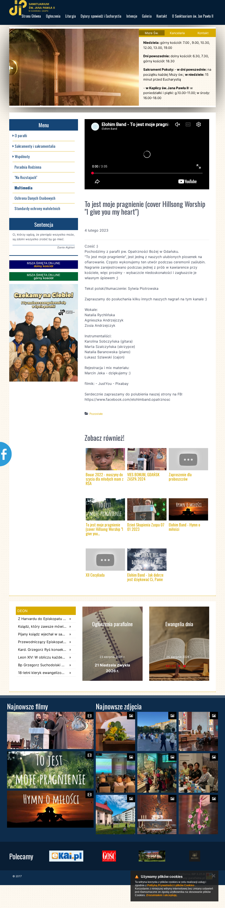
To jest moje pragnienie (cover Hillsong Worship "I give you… (104, 529)
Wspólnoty (22, 156)
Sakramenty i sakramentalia (34, 146)
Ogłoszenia (53, 16)
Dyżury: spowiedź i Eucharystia (101, 16)
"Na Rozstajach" (26, 177)
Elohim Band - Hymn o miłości (184, 527)
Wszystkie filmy (154, 422)
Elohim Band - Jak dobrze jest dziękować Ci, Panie (145, 577)
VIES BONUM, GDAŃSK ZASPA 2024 (143, 477)
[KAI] (66, 856)
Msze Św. (151, 33)
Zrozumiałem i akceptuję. (161, 895)
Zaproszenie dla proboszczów (180, 477)
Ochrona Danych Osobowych (35, 198)
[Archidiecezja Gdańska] (152, 856)
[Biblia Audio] (195, 856)
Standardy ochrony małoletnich (37, 208)
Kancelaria (177, 33)
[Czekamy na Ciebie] (43, 333)
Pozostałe (96, 413)
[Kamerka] (43, 264)
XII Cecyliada (95, 575)
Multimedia (23, 187)
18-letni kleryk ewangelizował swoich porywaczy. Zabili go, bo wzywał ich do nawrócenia (42, 672)
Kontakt (161, 16)
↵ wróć (133, 422)
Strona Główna (31, 16)
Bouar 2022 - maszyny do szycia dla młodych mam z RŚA (104, 479)
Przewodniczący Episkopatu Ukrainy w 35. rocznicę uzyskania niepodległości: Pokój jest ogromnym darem (42, 642)
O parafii (20, 135)
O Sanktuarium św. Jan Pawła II (192, 16)
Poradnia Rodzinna (28, 167)
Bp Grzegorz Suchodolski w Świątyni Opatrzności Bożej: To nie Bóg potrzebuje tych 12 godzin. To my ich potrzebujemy (42, 665)
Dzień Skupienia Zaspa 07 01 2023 (145, 527)
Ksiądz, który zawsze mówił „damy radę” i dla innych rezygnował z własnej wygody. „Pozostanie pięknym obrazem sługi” (42, 626)
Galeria (147, 16)
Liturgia (70, 16)
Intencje (131, 16)
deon (22, 611)
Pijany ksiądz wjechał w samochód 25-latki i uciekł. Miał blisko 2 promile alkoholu (42, 634)
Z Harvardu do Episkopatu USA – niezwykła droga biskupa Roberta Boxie (42, 618)
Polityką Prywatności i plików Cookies (170, 885)
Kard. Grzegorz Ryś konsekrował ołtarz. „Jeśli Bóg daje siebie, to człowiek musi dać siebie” (42, 649)
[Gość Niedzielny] (109, 856)
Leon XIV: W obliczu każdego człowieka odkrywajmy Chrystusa (42, 657)
